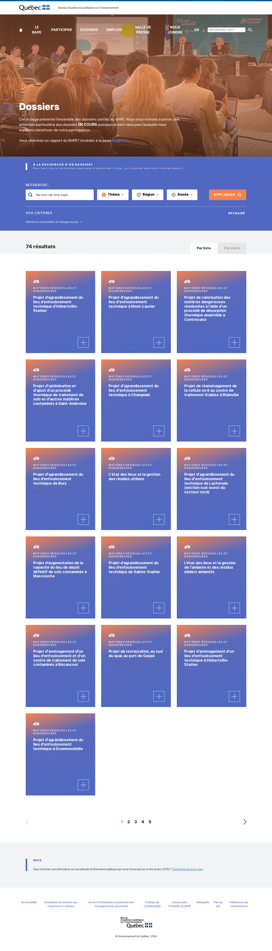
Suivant (244, 822)
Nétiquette (203, 902)
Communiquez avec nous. (187, 869)
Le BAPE (36, 29)
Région (146, 194)
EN (196, 30)
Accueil (21, 29)
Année (180, 194)
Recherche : (38, 185)
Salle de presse (143, 29)
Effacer (236, 213)
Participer (61, 30)
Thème (111, 194)
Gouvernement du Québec (136, 922)
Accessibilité (29, 902)
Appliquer (224, 194)
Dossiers (89, 30)
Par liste (204, 248)
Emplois (114, 30)
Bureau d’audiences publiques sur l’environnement (34, 8)
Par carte (232, 248)
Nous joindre (175, 29)
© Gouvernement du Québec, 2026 (136, 936)
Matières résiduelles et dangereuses (52, 222)
